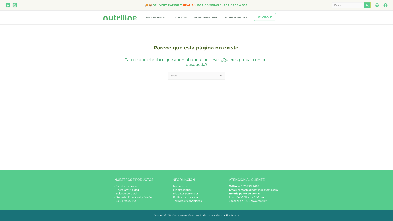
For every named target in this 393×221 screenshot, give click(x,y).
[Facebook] (7, 5)
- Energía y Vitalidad (126, 189)
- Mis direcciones (181, 189)
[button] (164, 17)
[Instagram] (14, 5)
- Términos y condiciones (187, 201)
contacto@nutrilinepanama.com (258, 189)
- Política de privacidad (185, 197)
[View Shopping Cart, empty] (377, 5)
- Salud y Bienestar (125, 186)
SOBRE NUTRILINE (236, 17)
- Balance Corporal (125, 193)
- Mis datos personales (185, 193)
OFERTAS (181, 17)
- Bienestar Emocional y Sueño (133, 197)
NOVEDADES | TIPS (205, 17)
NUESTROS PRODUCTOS (133, 180)
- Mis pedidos (179, 186)
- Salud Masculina (125, 201)
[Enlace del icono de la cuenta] (385, 5)
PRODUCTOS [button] (154, 17)
